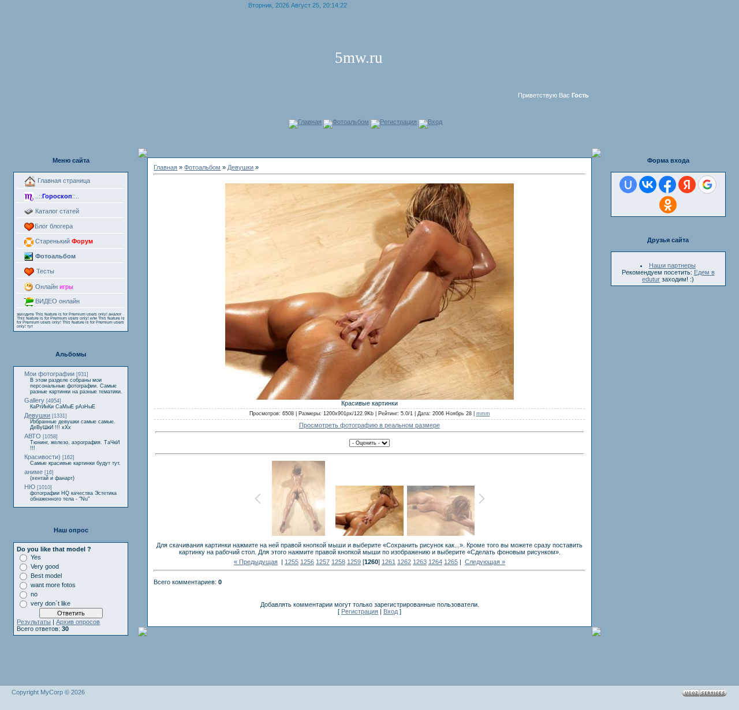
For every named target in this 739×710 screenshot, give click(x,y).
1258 (338, 561)
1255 (291, 561)
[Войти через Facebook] (667, 184)
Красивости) (42, 456)
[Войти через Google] (707, 184)
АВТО (32, 436)
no (34, 594)
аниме (33, 471)
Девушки (37, 415)
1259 (354, 561)
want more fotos (53, 584)
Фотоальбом (351, 121)
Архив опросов (78, 621)
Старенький (63, 241)
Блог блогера (54, 226)
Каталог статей (56, 211)
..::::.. (56, 196)
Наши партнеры (672, 265)
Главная (310, 121)
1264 (435, 561)
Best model (46, 575)
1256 (307, 561)
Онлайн (53, 286)
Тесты (44, 271)
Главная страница (63, 180)
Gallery (34, 400)
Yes (36, 557)
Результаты (34, 621)
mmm (483, 413)
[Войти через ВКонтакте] (647, 184)
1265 (451, 561)
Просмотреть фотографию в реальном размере (369, 425)
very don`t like (50, 603)
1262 (404, 561)
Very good (45, 566)
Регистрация (398, 121)
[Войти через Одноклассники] (668, 204)
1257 (323, 561)
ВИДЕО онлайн (56, 301)
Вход (435, 121)
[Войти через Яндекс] (687, 184)
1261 (388, 561)
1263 (420, 561)
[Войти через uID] (628, 184)
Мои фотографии (49, 373)
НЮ (29, 486)
